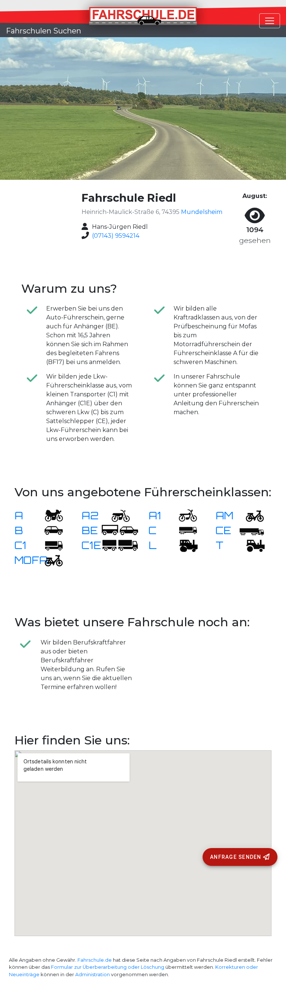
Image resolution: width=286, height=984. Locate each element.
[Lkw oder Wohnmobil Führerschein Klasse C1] (49, 545)
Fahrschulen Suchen (43, 30)
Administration (92, 974)
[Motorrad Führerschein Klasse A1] (183, 515)
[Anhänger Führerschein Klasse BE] (120, 530)
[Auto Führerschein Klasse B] (49, 530)
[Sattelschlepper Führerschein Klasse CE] (250, 530)
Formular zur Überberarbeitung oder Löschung (107, 967)
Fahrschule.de (94, 960)
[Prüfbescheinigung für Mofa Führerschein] (49, 560)
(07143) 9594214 (115, 235)
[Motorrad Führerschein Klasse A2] (116, 515)
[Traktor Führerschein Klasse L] (183, 545)
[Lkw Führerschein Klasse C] (183, 530)
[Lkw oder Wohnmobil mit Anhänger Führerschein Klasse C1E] (120, 545)
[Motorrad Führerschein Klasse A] (49, 515)
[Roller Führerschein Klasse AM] (250, 515)
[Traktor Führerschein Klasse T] (250, 545)
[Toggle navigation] (269, 20)
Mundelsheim (201, 211)
